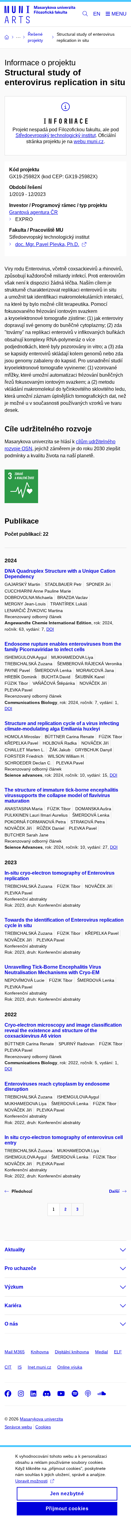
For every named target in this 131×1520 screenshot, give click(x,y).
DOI (50, 629)
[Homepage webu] (40, 14)
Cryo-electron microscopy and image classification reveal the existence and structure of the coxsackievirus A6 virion (63, 1030)
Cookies (43, 1426)
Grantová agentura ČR (33, 212)
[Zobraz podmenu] (117, 1250)
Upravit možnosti (31, 1480)
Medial (101, 1351)
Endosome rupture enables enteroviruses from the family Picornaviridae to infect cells (63, 646)
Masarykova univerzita (41, 1419)
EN (96, 14)
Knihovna (40, 1351)
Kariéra (13, 1305)
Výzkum (14, 1287)
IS (20, 1367)
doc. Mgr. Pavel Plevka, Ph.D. (47, 244)
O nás (11, 1323)
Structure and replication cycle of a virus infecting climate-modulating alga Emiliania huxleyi (62, 726)
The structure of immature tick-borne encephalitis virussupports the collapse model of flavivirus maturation (61, 795)
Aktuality (15, 1249)
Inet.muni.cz (39, 1367)
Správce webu (18, 1426)
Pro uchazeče (20, 1268)
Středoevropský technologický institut (56, 135)
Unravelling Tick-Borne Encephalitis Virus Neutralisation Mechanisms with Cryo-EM (53, 969)
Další (114, 1191)
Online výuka (69, 1367)
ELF (118, 1351)
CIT (8, 1367)
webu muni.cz (89, 141)
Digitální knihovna (72, 1351)
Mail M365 (15, 1351)
